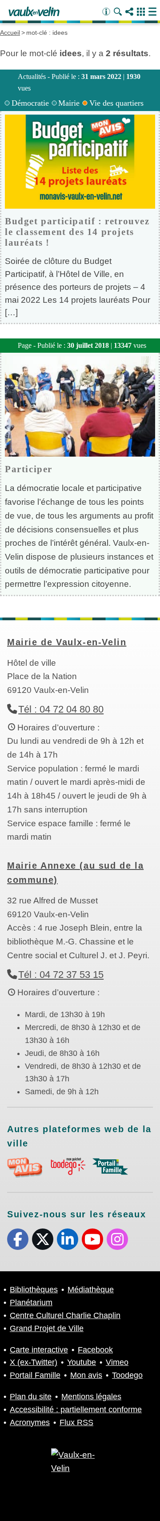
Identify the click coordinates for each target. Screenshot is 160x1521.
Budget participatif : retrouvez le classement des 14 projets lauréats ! (77, 231)
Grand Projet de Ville (47, 1328)
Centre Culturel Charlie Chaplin (65, 1315)
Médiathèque (91, 1289)
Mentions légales (91, 1396)
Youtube (92, 1239)
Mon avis (86, 1375)
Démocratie (30, 103)
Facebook (17, 1239)
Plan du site (31, 1396)
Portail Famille (35, 1375)
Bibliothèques (34, 1289)
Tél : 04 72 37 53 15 (61, 974)
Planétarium (31, 1302)
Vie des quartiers (116, 103)
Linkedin (67, 1239)
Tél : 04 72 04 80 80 (61, 709)
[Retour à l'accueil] (34, 12)
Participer (28, 469)
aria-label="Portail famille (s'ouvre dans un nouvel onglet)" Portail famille (110, 1166)
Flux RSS (76, 1422)
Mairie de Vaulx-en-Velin (66, 642)
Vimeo (117, 1362)
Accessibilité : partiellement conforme (76, 1409)
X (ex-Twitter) (42, 1239)
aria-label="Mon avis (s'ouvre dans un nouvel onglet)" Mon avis (25, 1168)
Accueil (10, 32)
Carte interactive (39, 1349)
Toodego (127, 1375)
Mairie (69, 103)
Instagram (117, 1239)
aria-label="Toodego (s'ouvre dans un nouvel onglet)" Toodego (67, 1166)
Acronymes (30, 1422)
